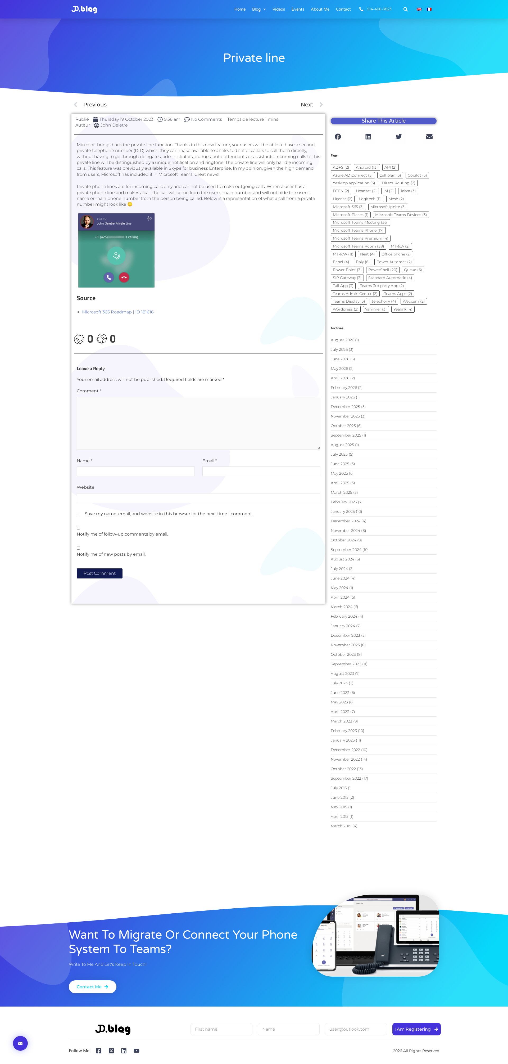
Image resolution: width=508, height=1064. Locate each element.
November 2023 (345, 645)
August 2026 (342, 340)
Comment (89, 390)
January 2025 (343, 511)
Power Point (347, 269)
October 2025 (343, 425)
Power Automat (394, 261)
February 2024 (344, 616)
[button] (406, 9)
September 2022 (346, 778)
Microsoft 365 (348, 206)
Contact (343, 9)
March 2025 (341, 492)
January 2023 (343, 740)
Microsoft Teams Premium (360, 238)
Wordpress (346, 309)
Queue (413, 269)
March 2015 (341, 826)
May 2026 (339, 368)
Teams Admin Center (355, 293)
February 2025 (344, 502)
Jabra (408, 190)
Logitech (370, 198)
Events (298, 9)
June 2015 (339, 797)
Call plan (390, 175)
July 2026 (339, 349)
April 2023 (340, 711)
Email (209, 460)
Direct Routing (398, 183)
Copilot (417, 175)
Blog (256, 9)
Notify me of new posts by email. (111, 554)
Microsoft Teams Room (358, 246)
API (390, 167)
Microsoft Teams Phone (358, 230)
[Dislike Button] (102, 339)
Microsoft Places (351, 214)
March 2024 (341, 606)
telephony (384, 301)
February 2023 (344, 730)
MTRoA (400, 246)
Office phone (396, 254)
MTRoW (343, 254)
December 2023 (345, 635)
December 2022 (345, 749)
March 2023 (341, 721)
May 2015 (339, 807)
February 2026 (344, 387)
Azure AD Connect (353, 175)
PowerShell (382, 269)
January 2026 (343, 397)
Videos (279, 9)
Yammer (376, 309)
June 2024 (340, 578)
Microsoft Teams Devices (401, 214)
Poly (363, 261)
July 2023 (339, 683)
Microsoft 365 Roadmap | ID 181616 (118, 312)
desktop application (354, 183)
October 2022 (343, 768)
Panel (341, 261)
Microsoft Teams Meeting (360, 222)
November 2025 (345, 416)
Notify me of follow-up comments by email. (122, 534)
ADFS (341, 167)
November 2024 (345, 530)
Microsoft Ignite (388, 206)
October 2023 (343, 654)
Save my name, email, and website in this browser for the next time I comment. (169, 513)
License (342, 198)
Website (85, 487)
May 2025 (339, 473)
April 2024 (340, 597)
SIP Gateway (347, 277)
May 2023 (339, 702)
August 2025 (342, 444)
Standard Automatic (390, 277)
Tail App (343, 285)
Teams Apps (398, 293)
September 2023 (346, 664)
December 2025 (345, 406)
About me (320, 9)
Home (240, 9)
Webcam (414, 301)
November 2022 (345, 759)
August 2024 (342, 559)
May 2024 (339, 587)
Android (367, 167)
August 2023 (342, 673)
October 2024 (343, 540)
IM (388, 190)
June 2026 (340, 359)
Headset (366, 190)
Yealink (402, 309)
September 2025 (346, 435)
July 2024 (339, 568)
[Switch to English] (419, 9)
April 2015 (339, 816)
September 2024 (346, 549)
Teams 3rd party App (382, 285)
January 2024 (343, 625)
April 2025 (340, 483)
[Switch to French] (429, 9)
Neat (367, 254)
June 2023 (340, 692)
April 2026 (340, 378)
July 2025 (339, 454)
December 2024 (345, 521)
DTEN (341, 190)
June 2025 (340, 463)
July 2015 (339, 787)
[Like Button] (79, 339)
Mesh (396, 198)
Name (84, 460)
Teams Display (349, 301)
